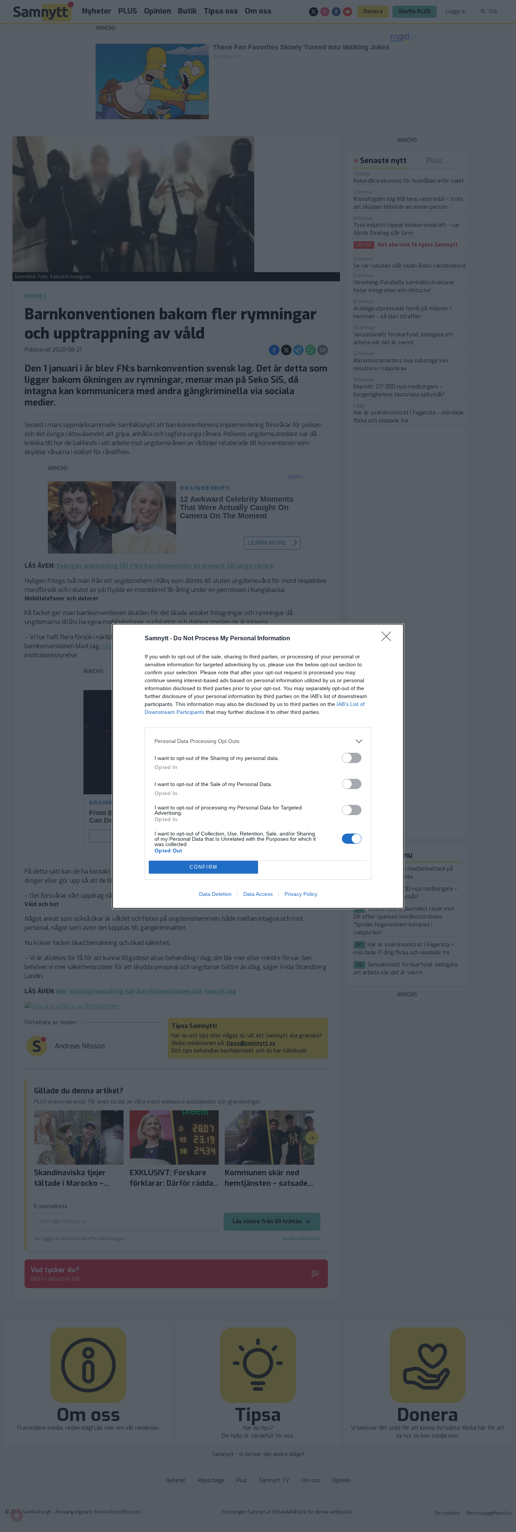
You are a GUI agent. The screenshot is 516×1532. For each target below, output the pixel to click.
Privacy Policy (300, 894)
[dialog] (258, 766)
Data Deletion (215, 894)
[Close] (389, 639)
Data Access (258, 894)
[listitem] (258, 741)
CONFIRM (204, 867)
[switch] (352, 758)
